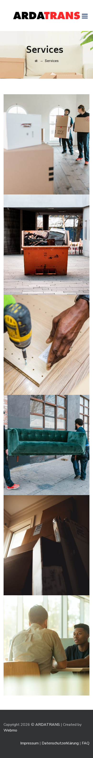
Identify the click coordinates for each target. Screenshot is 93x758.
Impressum (29, 743)
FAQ (85, 743)
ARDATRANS (47, 724)
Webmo (10, 730)
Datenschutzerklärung (60, 743)
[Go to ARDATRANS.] (36, 61)
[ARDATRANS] (46, 15)
